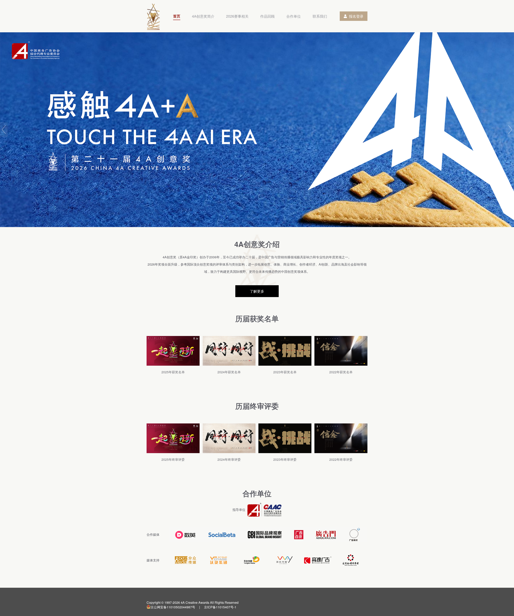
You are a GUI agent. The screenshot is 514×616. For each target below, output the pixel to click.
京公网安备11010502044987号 (173, 607)
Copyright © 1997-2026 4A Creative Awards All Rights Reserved (193, 602)
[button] (4, 129)
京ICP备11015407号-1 (220, 607)
